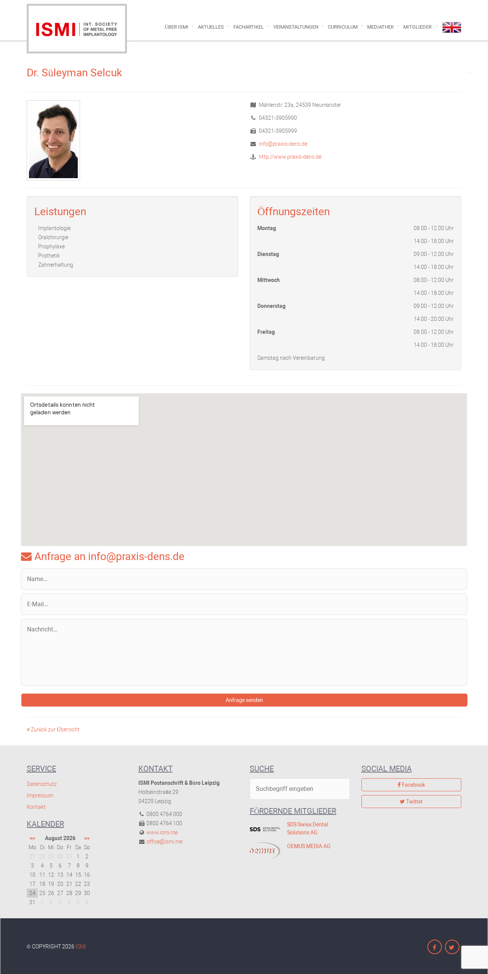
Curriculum (343, 27)
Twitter (414, 802)
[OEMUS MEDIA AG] (263, 850)
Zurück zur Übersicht (55, 729)
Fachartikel (248, 27)
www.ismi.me (162, 832)
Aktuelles (211, 27)
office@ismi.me (164, 842)
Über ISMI (176, 27)
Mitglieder (417, 27)
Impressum (40, 795)
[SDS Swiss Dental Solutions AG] (263, 829)
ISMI (80, 946)
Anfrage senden (244, 700)
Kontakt (36, 807)
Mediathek (380, 27)
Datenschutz (42, 784)
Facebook (413, 785)
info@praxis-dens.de (282, 144)
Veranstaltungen (295, 27)
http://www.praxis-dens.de (289, 157)
